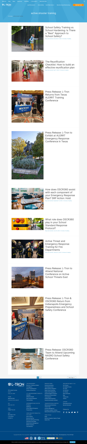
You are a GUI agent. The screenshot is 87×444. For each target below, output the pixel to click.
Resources (19, 1)
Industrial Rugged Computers (51, 393)
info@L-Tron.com (11, 409)
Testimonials (65, 396)
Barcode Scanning (30, 418)
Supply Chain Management (50, 391)
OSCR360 (26, 1)
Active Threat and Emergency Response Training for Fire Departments (57, 245)
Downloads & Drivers (67, 403)
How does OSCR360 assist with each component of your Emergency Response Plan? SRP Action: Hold (60, 194)
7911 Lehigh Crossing (12, 390)
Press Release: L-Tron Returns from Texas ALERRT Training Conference (57, 96)
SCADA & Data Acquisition (50, 398)
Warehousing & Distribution (50, 405)
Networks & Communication (50, 395)
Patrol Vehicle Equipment (31, 398)
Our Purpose (65, 385)
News (14, 1)
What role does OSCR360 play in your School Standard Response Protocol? (59, 224)
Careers (64, 398)
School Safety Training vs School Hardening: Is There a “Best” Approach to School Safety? (60, 32)
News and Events (66, 393)
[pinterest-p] (78, 412)
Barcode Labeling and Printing (32, 419)
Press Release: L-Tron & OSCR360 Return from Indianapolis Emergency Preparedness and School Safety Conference (59, 304)
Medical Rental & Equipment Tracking (52, 411)
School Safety (41, 5)
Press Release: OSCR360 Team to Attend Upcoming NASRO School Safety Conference (60, 354)
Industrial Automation (49, 385)
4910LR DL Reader (30, 396)
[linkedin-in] (70, 412)
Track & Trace (47, 406)
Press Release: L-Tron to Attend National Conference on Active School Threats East (58, 273)
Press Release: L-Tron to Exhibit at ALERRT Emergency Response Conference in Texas (58, 137)
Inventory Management (49, 408)
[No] (85, 442)
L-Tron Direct (10, 416)
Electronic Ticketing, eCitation (32, 385)
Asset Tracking (29, 416)
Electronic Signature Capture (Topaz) (52, 418)
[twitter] (72, 412)
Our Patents (65, 391)
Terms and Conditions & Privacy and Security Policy (41, 434)
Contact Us (10, 418)
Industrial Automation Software (51, 400)
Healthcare (28, 406)
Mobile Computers (30, 424)
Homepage (10, 16)
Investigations (29, 387)
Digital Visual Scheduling (50, 390)
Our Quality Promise (67, 387)
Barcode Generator (67, 405)
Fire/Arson (28, 405)
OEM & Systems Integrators (50, 388)
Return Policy (55, 434)
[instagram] (67, 412)
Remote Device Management (32, 423)
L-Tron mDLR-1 (34, 1)
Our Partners (65, 390)
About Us (4, 1)
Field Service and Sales (31, 421)
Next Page (72, 377)
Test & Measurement (49, 387)
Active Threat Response (31, 388)
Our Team (65, 388)
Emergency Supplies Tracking (51, 410)
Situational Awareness (31, 390)
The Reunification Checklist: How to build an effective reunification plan (60, 64)
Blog (9, 1)
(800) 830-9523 (43, 1)
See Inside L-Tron (11, 414)
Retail (46, 416)
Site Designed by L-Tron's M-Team (66, 434)
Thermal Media (29, 400)
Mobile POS (47, 419)
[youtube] (75, 412)
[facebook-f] (64, 412)
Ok (72, 442)
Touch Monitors (29, 426)
